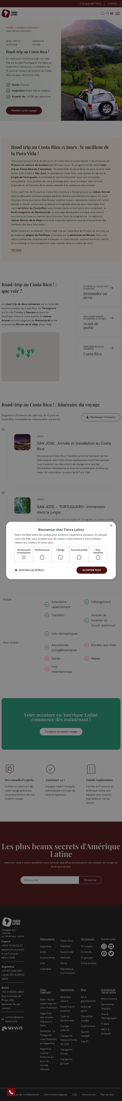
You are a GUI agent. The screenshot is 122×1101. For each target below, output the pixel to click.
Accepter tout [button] (91, 570)
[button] (29, 570)
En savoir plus (45, 542)
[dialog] (61, 550)
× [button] (111, 525)
